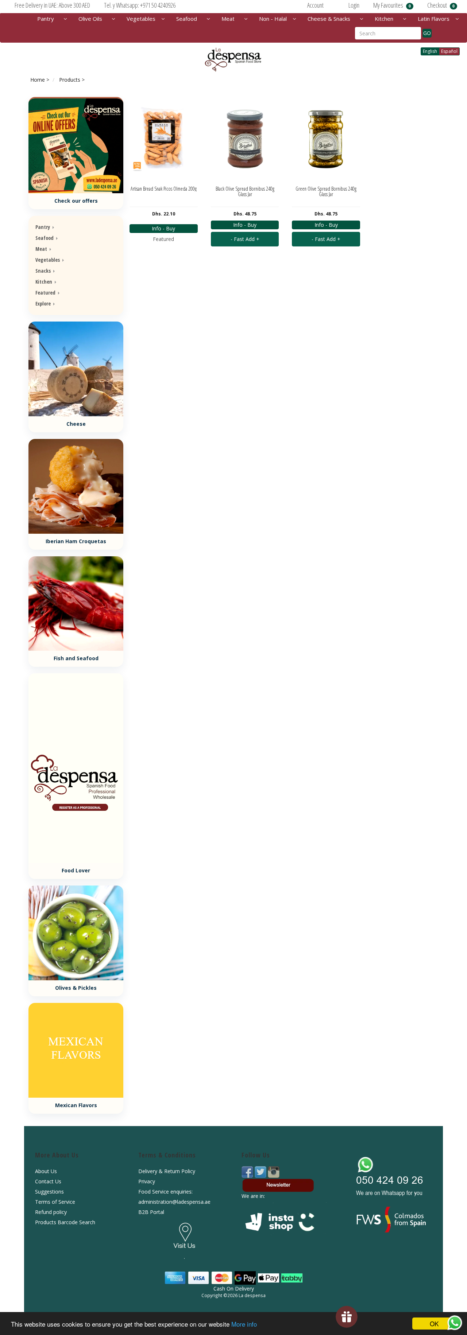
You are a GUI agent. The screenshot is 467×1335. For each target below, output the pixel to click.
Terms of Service (55, 1201)
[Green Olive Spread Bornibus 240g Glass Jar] (326, 138)
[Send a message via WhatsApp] (454, 1322)
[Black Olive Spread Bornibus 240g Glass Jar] (245, 138)
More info (244, 1323)
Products (69, 79)
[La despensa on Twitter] (261, 1171)
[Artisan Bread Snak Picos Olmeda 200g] (164, 138)
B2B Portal (151, 1211)
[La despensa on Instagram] (273, 1171)
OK (434, 1323)
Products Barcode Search (65, 1222)
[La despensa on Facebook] (248, 1171)
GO (427, 33)
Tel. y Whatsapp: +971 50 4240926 (139, 5)
